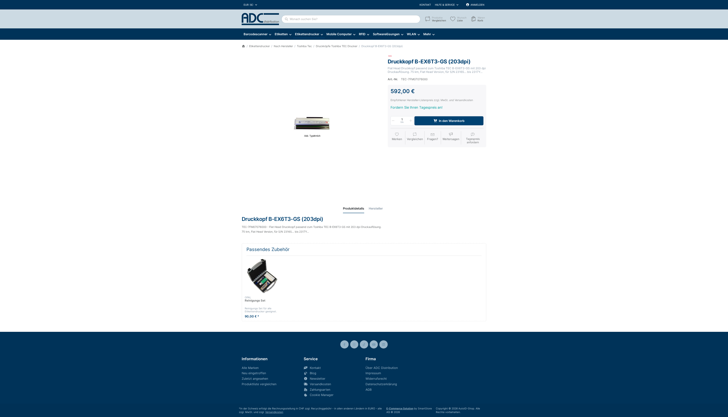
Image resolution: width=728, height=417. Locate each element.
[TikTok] (364, 344)
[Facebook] (344, 344)
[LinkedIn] (383, 344)
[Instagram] (354, 344)
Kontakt (425, 4)
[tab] (353, 208)
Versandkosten (274, 412)
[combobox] (251, 4)
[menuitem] (257, 34)
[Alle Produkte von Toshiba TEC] (390, 56)
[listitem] (312, 124)
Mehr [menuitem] (427, 34)
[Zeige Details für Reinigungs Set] (262, 276)
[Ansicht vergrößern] (312, 124)
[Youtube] (374, 344)
